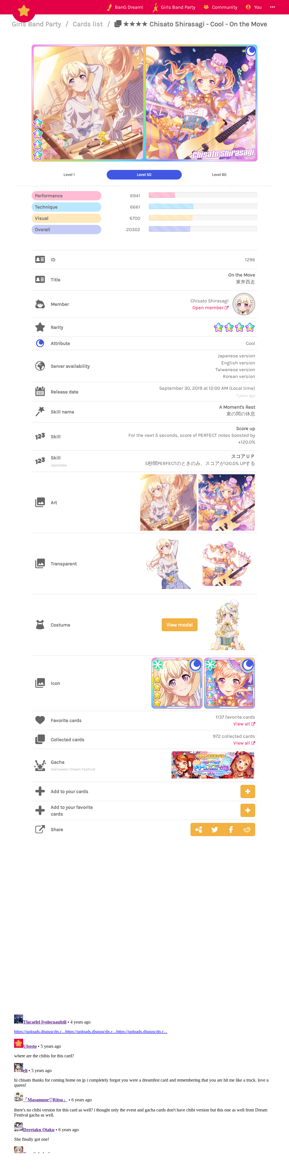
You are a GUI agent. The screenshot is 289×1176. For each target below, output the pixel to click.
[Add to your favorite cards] (247, 810)
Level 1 (69, 174)
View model (180, 625)
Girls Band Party (37, 24)
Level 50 (144, 174)
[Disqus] (144, 930)
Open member (208, 307)
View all (242, 724)
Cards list (88, 24)
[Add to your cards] (247, 791)
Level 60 (219, 174)
